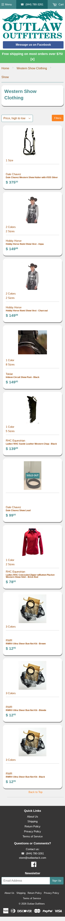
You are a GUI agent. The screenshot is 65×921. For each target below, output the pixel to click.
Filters (57, 118)
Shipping (32, 821)
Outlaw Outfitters (36, 903)
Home (5, 68)
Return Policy (32, 826)
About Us (32, 816)
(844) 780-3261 (34, 4)
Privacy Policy (32, 831)
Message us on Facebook (33, 44)
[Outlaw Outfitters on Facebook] (33, 865)
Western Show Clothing (32, 68)
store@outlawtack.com (32, 857)
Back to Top (35, 792)
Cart (61, 4)
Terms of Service (33, 836)
